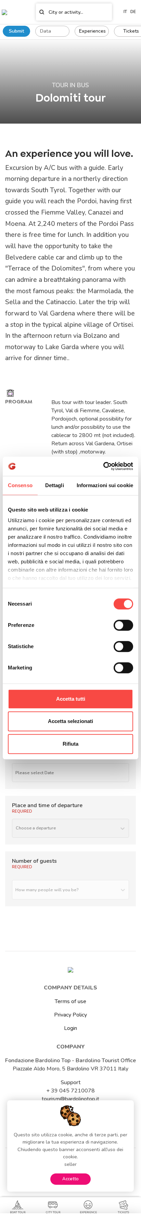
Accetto (70, 1179)
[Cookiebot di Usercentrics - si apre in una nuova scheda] (103, 466)
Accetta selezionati (70, 721)
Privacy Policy (70, 1015)
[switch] (123, 625)
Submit (16, 30)
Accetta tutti (70, 699)
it (125, 12)
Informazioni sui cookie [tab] (105, 485)
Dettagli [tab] (54, 485)
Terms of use (70, 1001)
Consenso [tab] (20, 485)
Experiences (92, 30)
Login (70, 1028)
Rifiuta (70, 744)
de (133, 12)
